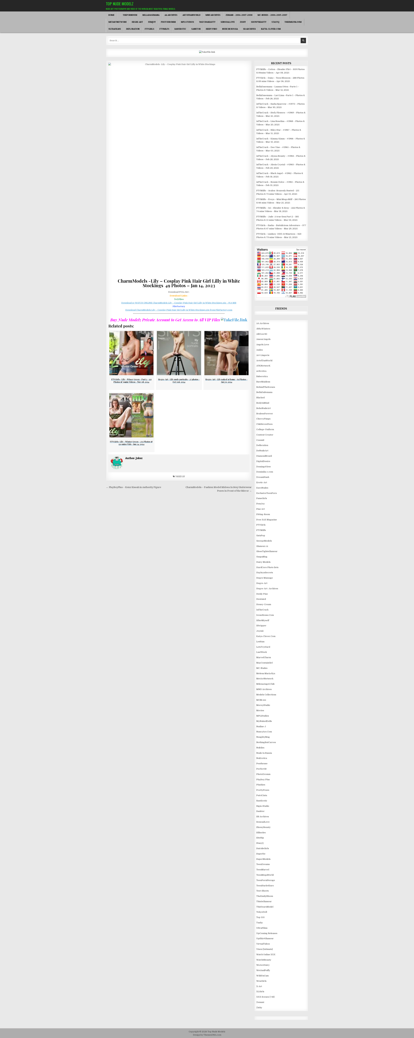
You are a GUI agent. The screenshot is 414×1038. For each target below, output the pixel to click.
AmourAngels (263, 339)
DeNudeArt (262, 450)
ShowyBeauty (258, 22)
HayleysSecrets (264, 572)
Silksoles (261, 832)
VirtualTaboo (263, 944)
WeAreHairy (263, 965)
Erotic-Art (261, 482)
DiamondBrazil (264, 456)
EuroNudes (262, 488)
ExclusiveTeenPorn (266, 493)
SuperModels (263, 859)
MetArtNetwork (118, 22)
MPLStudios (187, 22)
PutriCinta (261, 795)
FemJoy (152, 22)
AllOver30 (261, 334)
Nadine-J (261, 726)
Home (111, 15)
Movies (260, 710)
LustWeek (261, 652)
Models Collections (266, 694)
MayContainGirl (264, 663)
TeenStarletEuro (265, 885)
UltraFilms (115, 29)
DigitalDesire (263, 461)
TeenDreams (263, 864)
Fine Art (260, 509)
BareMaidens (263, 381)
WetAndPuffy (263, 970)
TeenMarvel (262, 869)
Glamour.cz (262, 546)
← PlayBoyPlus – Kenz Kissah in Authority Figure (133, 487)
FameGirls (261, 498)
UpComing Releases (266, 933)
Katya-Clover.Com (271, 29)
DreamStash (262, 477)
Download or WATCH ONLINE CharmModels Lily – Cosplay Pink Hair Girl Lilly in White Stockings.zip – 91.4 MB (178, 303)
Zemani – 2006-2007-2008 (239, 15)
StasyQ (275, 22)
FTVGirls (149, 29)
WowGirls (261, 981)
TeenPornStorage (265, 880)
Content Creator (264, 435)
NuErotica (261, 758)
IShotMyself (262, 620)
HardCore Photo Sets (267, 567)
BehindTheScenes (265, 387)
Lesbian (260, 641)
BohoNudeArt (263, 408)
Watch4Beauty (207, 22)
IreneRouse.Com (265, 615)
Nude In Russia (230, 29)
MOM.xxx (261, 700)
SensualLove (228, 22)
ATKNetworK (263, 365)
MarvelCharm (263, 657)
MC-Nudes (261, 668)
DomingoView (263, 466)
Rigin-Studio (262, 806)
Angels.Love (262, 344)
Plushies (260, 784)
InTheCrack (262, 610)
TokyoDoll (261, 912)
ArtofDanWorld (191, 15)
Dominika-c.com (264, 472)
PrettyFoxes (262, 790)
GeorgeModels (264, 541)
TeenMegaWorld (265, 875)
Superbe (260, 854)
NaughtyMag (263, 737)
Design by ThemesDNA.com (207, 1035)
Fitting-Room (263, 514)
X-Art (259, 986)
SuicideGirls (262, 848)
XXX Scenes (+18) (265, 997)
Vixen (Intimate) (264, 949)
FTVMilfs (164, 29)
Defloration (133, 29)
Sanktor (196, 29)
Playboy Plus (263, 779)
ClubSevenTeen (264, 424)
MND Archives (213, 15)
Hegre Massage (264, 578)
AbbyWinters (263, 328)
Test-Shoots (262, 891)
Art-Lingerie (262, 355)
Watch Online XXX (265, 954)
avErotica (261, 371)
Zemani (260, 1002)
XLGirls (260, 991)
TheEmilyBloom (293, 22)
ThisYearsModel (264, 907)
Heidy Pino (211, 29)
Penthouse (261, 763)
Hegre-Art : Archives (267, 588)
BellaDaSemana (150, 15)
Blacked (260, 397)
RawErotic (180, 29)
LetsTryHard (263, 647)
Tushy (259, 922)
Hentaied (261, 599)
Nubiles (260, 747)
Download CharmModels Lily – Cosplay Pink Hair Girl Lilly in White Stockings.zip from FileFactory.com (178, 310)
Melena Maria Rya (265, 673)
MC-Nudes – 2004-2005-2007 (272, 15)
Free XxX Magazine (266, 519)
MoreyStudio (263, 705)
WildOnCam (262, 975)
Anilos (259, 350)
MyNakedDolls (264, 721)
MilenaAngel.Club (265, 684)
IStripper (261, 625)
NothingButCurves (266, 742)
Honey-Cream (263, 604)
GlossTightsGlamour (267, 551)
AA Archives (171, 15)
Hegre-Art (137, 22)
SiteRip (260, 838)
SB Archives (249, 29)
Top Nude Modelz (119, 3)
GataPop (260, 535)
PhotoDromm (168, 22)
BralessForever (264, 413)
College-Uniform (265, 429)
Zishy (243, 22)
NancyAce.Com (264, 731)
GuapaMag (261, 556)
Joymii (259, 631)
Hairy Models (263, 562)
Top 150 (260, 917)
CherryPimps (263, 419)
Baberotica (262, 376)
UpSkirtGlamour (265, 938)
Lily (183, 476)
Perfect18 (261, 769)
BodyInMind (262, 403)
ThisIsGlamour (264, 901)
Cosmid (260, 440)
